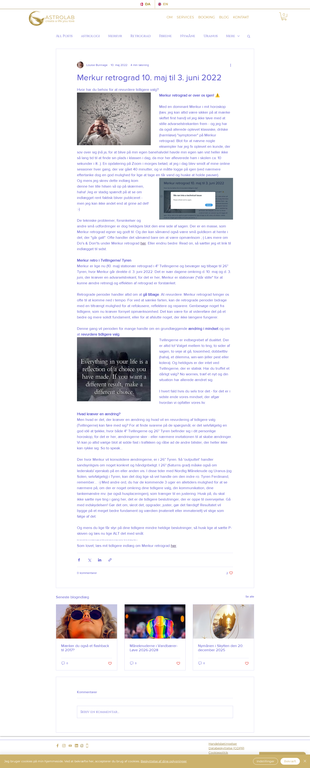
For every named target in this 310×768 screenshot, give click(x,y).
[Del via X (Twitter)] (89, 560)
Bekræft (290, 761)
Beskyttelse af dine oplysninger (164, 761)
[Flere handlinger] (230, 64)
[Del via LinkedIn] (100, 560)
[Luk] (304, 761)
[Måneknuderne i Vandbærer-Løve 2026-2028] (155, 621)
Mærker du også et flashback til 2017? (85, 648)
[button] (169, 17)
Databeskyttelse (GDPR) (226, 748)
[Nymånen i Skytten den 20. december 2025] (223, 621)
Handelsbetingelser (223, 744)
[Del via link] (110, 560)
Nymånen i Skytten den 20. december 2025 (220, 648)
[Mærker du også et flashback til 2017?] (86, 621)
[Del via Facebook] (79, 560)
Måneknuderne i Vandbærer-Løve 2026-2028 (154, 648)
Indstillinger (265, 761)
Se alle (249, 596)
